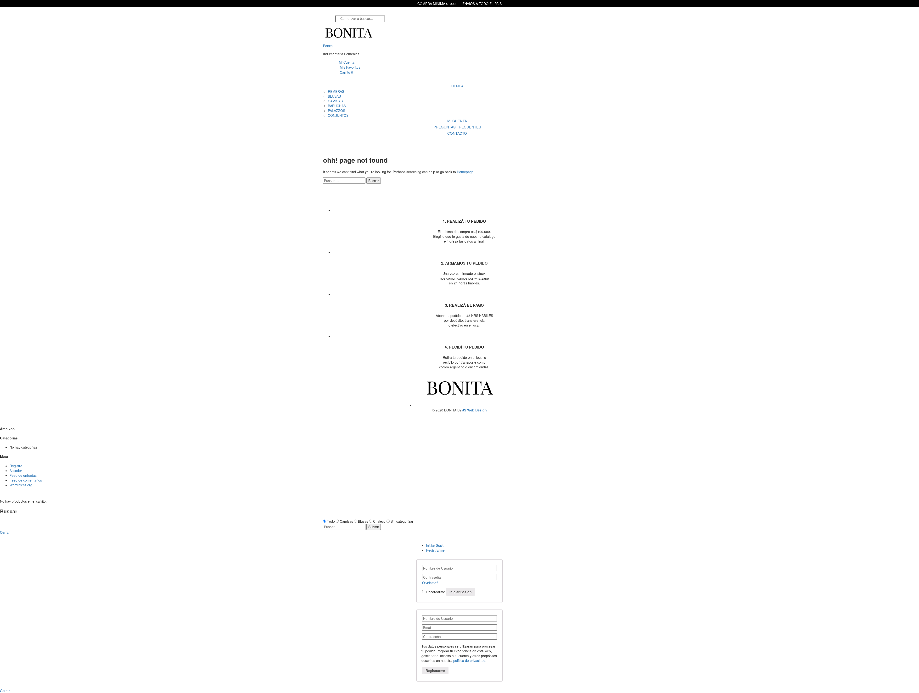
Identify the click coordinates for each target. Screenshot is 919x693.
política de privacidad (469, 660)
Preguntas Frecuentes (457, 126)
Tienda (457, 85)
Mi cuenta (457, 120)
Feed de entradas (23, 475)
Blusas (334, 96)
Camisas (335, 101)
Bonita (328, 45)
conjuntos (338, 115)
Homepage (465, 171)
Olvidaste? (430, 582)
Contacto (457, 133)
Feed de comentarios (26, 480)
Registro (16, 465)
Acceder (16, 470)
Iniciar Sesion (436, 545)
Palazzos (336, 110)
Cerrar (5, 690)
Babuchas (337, 105)
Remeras (336, 91)
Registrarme (435, 550)
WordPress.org (21, 484)
